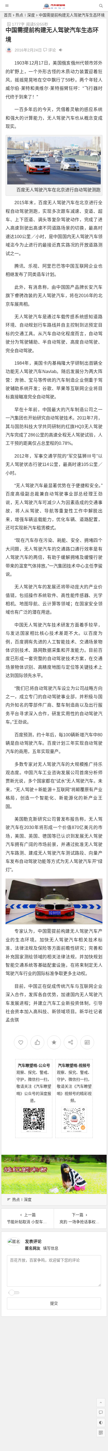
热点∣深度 (25, 15)
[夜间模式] (100, 1422)
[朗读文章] (60, 50)
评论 (51, 50)
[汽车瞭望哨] (54, 7)
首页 (8, 15)
